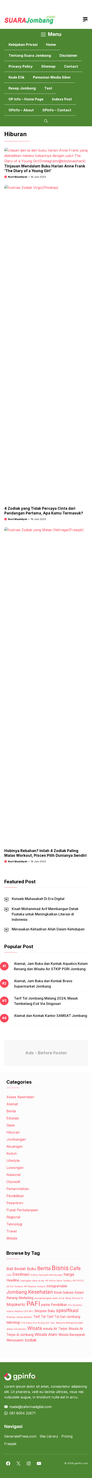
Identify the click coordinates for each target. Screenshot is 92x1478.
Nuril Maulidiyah (17, 176)
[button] (46, 121)
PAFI (33, 1303)
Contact (71, 66)
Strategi (10, 1317)
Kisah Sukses (64, 1292)
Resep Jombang (22, 88)
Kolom (11, 1153)
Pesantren (14, 1203)
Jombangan (16, 1139)
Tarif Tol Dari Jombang (63, 1317)
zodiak (31, 1340)
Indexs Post (62, 99)
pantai (45, 1305)
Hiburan (13, 1132)
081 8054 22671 (22, 1413)
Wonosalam (15, 1340)
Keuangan (14, 1146)
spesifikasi (67, 1310)
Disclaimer (68, 55)
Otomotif (13, 1182)
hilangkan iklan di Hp (32, 1280)
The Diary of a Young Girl (35, 1323)
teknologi (13, 1322)
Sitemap (48, 66)
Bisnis (60, 1268)
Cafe (75, 1268)
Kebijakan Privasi (23, 44)
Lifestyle (13, 1160)
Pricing (67, 1436)
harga (69, 1274)
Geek (10, 1125)
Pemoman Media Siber (52, 77)
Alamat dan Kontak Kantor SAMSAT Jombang (50, 1015)
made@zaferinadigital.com (30, 1407)
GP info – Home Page (26, 99)
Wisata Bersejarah (71, 1335)
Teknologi (14, 1224)
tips (52, 1323)
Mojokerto (15, 1304)
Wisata (11, 1238)
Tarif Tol (39, 1317)
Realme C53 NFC (23, 1311)
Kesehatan (40, 1292)
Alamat (12, 1104)
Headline (12, 1280)
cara (8, 1275)
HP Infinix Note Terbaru (58, 1280)
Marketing (26, 1298)
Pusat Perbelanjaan (22, 1210)
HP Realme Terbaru (35, 1286)
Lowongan (15, 1167)
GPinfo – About (21, 110)
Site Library (49, 1436)
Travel (11, 1231)
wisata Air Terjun (55, 1329)
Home (51, 44)
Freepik (10, 1444)
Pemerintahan (17, 1189)
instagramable (57, 1286)
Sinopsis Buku (44, 1311)
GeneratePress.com (20, 1436)
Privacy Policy (21, 66)
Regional (13, 1217)
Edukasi (12, 1118)
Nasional (13, 1175)
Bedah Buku (25, 1268)
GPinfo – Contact (56, 110)
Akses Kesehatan (20, 1097)
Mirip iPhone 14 (74, 1298)
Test (48, 88)
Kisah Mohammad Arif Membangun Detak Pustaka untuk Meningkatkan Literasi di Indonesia (45, 914)
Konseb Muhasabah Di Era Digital (38, 899)
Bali (9, 1268)
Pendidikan (15, 1196)
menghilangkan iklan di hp (49, 1298)
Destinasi (20, 1274)
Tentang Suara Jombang (30, 55)
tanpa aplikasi (24, 1317)
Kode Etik (16, 77)
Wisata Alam (46, 1334)
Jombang (16, 1292)
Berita (11, 1111)
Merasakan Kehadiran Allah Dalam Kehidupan (48, 929)
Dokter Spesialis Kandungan (46, 1275)
